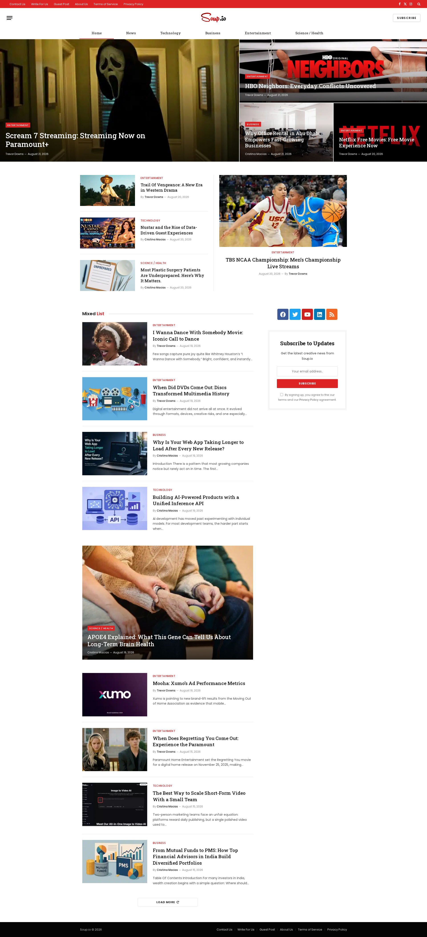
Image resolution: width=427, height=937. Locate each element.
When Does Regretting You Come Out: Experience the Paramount (195, 741)
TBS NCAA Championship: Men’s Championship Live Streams (283, 263)
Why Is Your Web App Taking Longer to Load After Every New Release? (198, 445)
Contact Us (17, 4)
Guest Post (61, 4)
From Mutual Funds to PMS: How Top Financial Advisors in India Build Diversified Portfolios (195, 856)
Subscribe (406, 18)
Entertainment (258, 33)
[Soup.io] (213, 18)
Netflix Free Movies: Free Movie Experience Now (376, 142)
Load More (165, 902)
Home (97, 33)
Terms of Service (106, 4)
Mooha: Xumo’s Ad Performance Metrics (199, 683)
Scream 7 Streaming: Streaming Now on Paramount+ (75, 140)
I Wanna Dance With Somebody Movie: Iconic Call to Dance (198, 335)
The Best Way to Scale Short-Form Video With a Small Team (199, 796)
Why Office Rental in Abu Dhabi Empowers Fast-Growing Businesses (282, 139)
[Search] (418, 4)
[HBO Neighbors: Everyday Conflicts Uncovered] (333, 71)
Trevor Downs (15, 154)
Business (212, 33)
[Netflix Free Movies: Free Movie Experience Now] (380, 132)
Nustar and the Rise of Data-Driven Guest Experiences (169, 230)
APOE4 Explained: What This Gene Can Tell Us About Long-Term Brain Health (159, 641)
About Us (81, 4)
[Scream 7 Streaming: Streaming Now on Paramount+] (119, 100)
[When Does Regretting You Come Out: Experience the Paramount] (114, 749)
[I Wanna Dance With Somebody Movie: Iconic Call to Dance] (114, 344)
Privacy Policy (133, 4)
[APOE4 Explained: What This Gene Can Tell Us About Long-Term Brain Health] (167, 603)
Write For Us (39, 4)
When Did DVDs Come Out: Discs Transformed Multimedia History (191, 390)
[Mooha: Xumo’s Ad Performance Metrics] (114, 694)
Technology (170, 33)
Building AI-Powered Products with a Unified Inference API (196, 500)
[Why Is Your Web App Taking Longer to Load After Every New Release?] (114, 453)
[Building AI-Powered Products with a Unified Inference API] (114, 508)
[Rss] (331, 314)
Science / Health (309, 33)
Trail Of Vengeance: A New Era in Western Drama (172, 187)
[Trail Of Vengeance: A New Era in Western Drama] (107, 190)
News (131, 33)
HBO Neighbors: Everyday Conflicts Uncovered (310, 86)
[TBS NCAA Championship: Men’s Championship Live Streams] (283, 211)
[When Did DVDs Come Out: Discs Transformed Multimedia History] (114, 399)
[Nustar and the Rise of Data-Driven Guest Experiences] (107, 232)
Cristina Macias (256, 154)
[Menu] (9, 18)
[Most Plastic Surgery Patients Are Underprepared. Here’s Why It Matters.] (107, 275)
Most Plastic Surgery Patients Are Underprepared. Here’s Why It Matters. (172, 275)
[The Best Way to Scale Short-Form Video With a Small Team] (114, 804)
